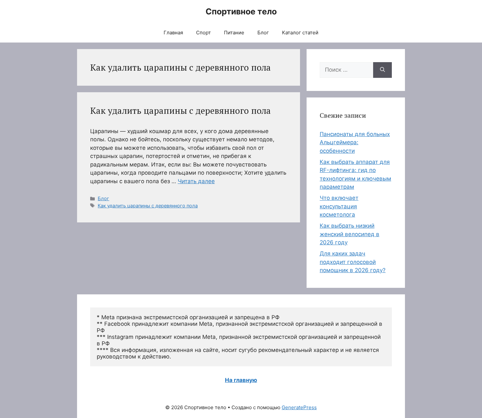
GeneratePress (299, 407)
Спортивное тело (241, 11)
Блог (263, 32)
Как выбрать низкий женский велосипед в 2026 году (349, 234)
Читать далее (196, 181)
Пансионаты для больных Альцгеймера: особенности (355, 142)
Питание (234, 32)
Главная (173, 32)
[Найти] (382, 70)
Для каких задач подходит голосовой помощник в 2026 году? (353, 261)
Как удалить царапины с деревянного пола (180, 110)
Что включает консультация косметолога (339, 206)
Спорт (203, 32)
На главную (241, 380)
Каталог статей (300, 32)
